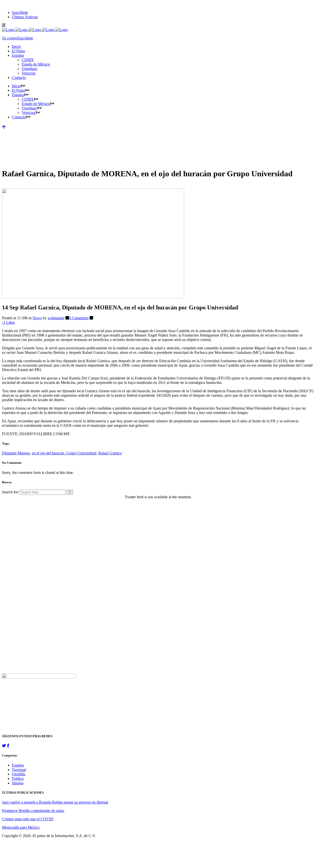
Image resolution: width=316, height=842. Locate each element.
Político (18, 778)
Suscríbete (20, 12)
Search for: (10, 492)
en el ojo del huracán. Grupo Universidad (64, 453)
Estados (18, 765)
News (37, 318)
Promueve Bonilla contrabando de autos (33, 810)
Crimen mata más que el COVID (27, 819)
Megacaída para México (21, 827)
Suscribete (25, 38)
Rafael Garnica (110, 453)
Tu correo (9, 38)
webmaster (56, 318)
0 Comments (79, 318)
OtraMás (18, 774)
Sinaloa (17, 783)
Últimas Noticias (25, 17)
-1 (8, 322)
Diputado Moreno (16, 453)
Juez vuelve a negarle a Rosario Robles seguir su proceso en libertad (55, 802)
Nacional (19, 770)
